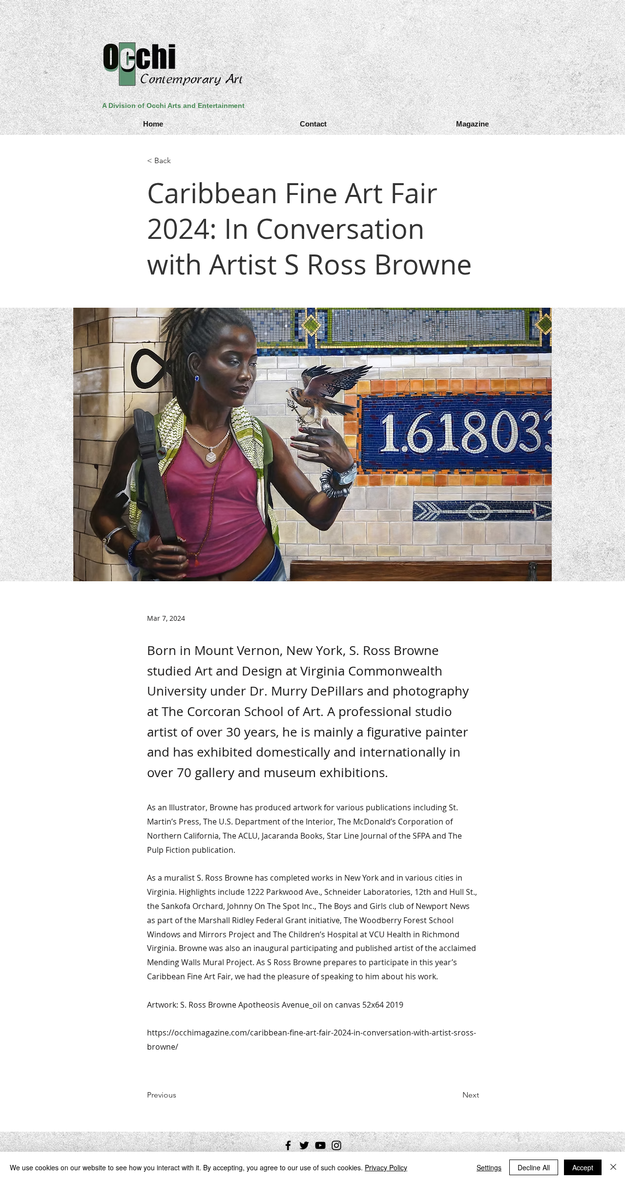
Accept (582, 1167)
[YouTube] (320, 1145)
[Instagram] (336, 1145)
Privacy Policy (386, 1167)
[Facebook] (288, 1145)
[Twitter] (304, 1145)
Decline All (534, 1167)
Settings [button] (489, 1167)
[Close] (613, 1167)
